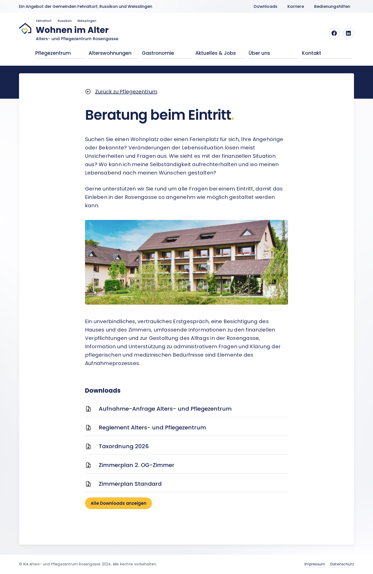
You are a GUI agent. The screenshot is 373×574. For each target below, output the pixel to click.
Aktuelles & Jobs (215, 53)
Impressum (314, 564)
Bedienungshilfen (332, 6)
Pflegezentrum (53, 53)
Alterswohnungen (110, 53)
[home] (69, 30)
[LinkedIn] (348, 33)
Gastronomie (158, 53)
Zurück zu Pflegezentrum (126, 91)
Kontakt (311, 53)
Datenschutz (342, 564)
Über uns (259, 53)
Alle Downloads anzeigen (118, 503)
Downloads (265, 6)
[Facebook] (334, 33)
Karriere (295, 6)
